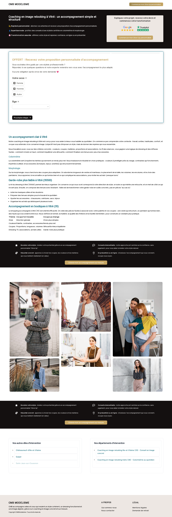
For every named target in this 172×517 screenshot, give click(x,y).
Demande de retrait (140, 510)
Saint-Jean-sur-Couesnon (27, 463)
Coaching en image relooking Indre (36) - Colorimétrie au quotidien (125, 460)
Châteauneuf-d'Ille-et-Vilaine (28, 450)
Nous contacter (107, 510)
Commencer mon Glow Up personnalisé (146, 4)
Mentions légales (139, 507)
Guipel (18, 457)
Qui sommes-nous (109, 507)
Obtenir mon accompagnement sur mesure (86, 262)
